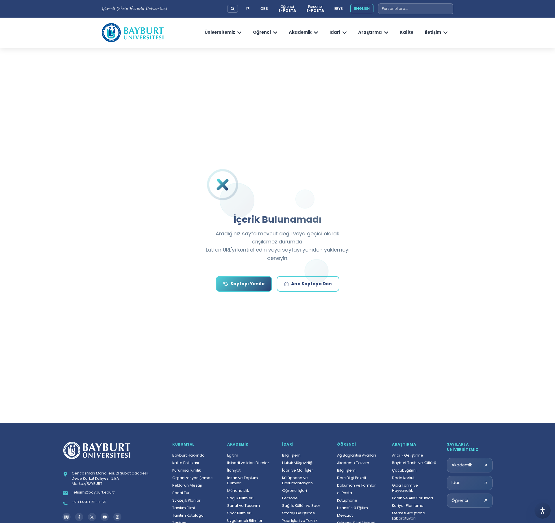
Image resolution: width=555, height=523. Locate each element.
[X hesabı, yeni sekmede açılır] (92, 517)
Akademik (300, 32)
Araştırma (370, 32)
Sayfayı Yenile (247, 284)
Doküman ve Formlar (356, 485)
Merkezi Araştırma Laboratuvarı (408, 516)
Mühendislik (238, 490)
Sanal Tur (181, 492)
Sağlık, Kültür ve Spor (301, 505)
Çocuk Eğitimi (404, 470)
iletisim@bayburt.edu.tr (93, 492)
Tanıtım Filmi (183, 507)
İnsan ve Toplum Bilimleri (242, 480)
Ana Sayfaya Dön (311, 284)
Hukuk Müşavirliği (297, 462)
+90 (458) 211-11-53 (89, 502)
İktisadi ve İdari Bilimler (248, 462)
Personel (290, 498)
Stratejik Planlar (186, 500)
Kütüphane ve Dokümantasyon (297, 480)
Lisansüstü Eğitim (352, 507)
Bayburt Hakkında (188, 455)
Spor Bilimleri (239, 513)
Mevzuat (345, 515)
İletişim (433, 32)
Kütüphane (347, 500)
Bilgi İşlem (291, 455)
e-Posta (344, 492)
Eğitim (232, 455)
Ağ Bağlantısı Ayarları (356, 455)
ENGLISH (362, 8)
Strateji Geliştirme (298, 513)
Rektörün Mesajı (187, 485)
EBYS (338, 8)
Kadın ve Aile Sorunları (412, 498)
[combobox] (415, 8)
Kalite (406, 32)
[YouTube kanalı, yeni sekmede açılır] (105, 517)
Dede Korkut (403, 477)
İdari (335, 32)
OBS (264, 8)
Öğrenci (262, 32)
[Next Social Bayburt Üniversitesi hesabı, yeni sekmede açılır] (66, 517)
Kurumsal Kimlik (186, 470)
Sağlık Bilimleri (240, 498)
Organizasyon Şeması (192, 477)
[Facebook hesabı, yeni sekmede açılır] (79, 517)
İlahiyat (233, 470)
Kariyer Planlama (407, 505)
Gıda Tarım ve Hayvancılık (405, 488)
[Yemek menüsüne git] (248, 8)
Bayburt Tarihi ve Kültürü (414, 462)
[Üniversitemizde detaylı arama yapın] (232, 8)
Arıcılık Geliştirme (407, 455)
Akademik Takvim (353, 462)
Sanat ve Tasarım (243, 505)
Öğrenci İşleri (294, 490)
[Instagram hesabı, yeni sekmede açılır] (117, 517)
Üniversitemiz (220, 32)
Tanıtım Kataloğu (188, 515)
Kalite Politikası (185, 462)
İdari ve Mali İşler (297, 470)
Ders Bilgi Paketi (351, 477)
